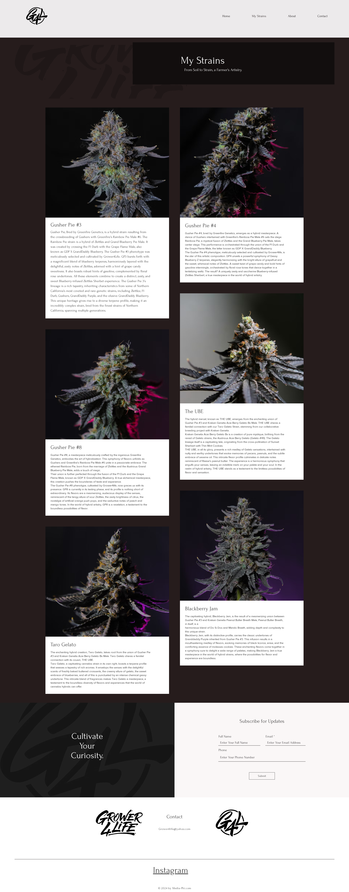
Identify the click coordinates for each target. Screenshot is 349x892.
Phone (222, 750)
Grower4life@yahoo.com (174, 829)
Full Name (224, 736)
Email (269, 736)
